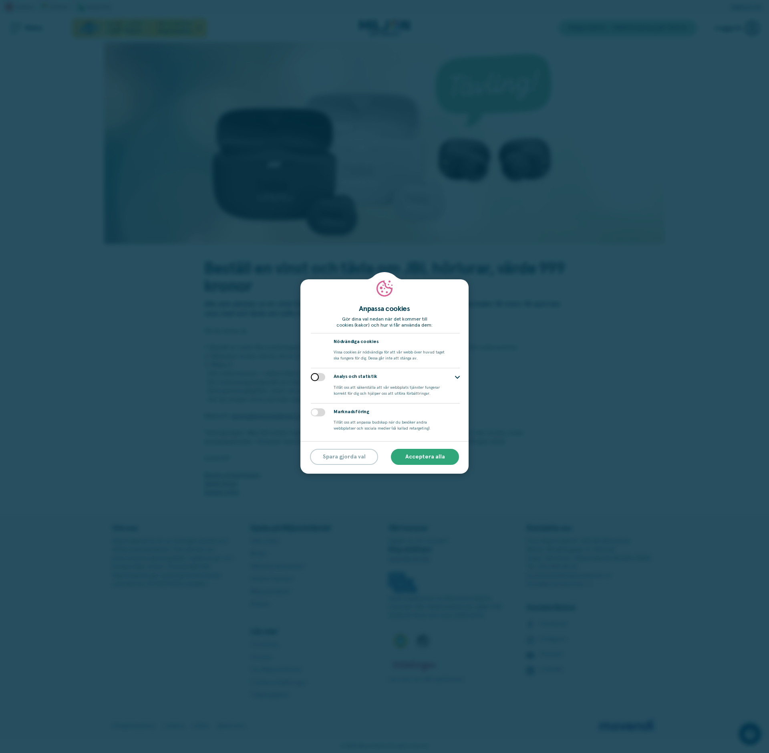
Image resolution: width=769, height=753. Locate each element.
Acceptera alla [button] (425, 457)
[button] (457, 377)
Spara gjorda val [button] (344, 457)
